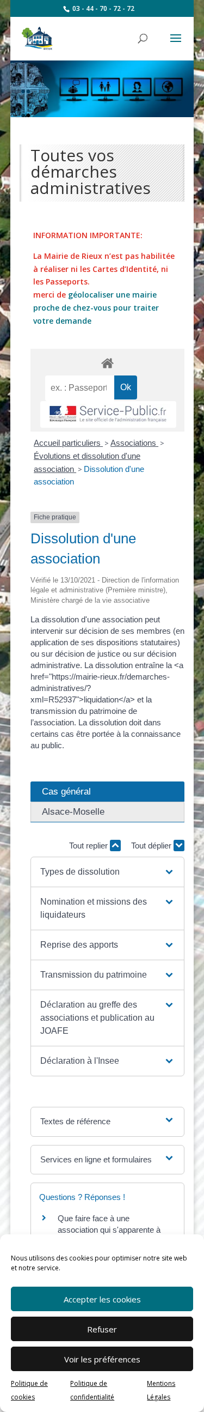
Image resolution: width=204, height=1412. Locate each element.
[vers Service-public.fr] (108, 414)
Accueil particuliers (68, 442)
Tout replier (89, 845)
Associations (134, 442)
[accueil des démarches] (108, 363)
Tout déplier (152, 845)
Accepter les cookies (102, 1299)
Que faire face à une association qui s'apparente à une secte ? (109, 1230)
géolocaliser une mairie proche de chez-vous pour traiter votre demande (96, 307)
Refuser (102, 1329)
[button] (107, 872)
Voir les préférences (102, 1359)
